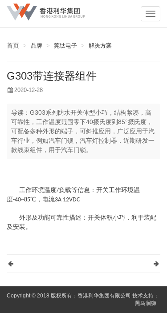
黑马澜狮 (145, 303)
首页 (13, 45)
